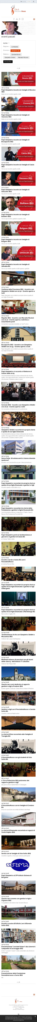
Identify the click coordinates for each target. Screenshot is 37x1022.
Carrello (29, 1)
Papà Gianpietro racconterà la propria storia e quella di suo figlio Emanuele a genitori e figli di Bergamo (18, 586)
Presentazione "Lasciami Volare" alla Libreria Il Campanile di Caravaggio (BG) (18, 947)
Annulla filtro (8, 61)
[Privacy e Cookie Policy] (18, 1009)
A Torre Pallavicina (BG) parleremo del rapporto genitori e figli (15, 781)
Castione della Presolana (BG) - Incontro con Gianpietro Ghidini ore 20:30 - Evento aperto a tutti (18, 291)
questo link (21, 1018)
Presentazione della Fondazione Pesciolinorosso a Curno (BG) (13, 974)
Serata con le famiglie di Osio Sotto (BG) (16, 853)
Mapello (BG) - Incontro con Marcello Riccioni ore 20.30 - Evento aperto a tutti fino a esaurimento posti (17, 320)
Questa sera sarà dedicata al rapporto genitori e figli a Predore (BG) (15, 685)
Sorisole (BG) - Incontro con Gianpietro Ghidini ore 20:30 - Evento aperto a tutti (18, 406)
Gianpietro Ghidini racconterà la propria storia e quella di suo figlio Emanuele (18, 431)
